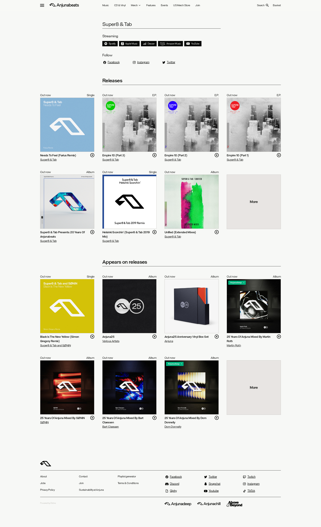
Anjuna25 (108, 336)
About (43, 476)
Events (164, 5)
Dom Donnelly (173, 426)
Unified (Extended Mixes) (180, 232)
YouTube (195, 43)
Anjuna (169, 341)
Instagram (143, 62)
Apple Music (131, 43)
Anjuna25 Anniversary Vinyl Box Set (186, 336)
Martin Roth (234, 345)
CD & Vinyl (120, 5)
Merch (134, 5)
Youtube (214, 491)
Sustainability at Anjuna (91, 489)
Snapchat (214, 484)
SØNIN (44, 422)
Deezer (151, 43)
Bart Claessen (110, 426)
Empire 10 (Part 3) (113, 155)
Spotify (112, 43)
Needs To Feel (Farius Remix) (58, 155)
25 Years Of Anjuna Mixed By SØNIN (62, 418)
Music (105, 5)
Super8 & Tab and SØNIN (55, 345)
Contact (83, 476)
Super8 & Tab (48, 159)
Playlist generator (127, 476)
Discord (174, 484)
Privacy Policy (47, 489)
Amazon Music (173, 43)
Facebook (114, 62)
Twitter (171, 62)
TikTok (251, 491)
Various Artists (110, 341)
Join (197, 5)
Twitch (251, 477)
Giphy (173, 491)
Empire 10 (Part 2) (176, 155)
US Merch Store (181, 5)
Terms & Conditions (128, 483)
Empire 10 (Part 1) (238, 155)
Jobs (42, 483)
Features (150, 5)
